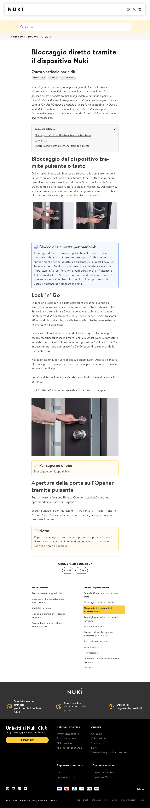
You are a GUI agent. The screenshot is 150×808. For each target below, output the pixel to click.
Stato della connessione (96, 641)
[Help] (128, 9)
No (84, 570)
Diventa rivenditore (68, 734)
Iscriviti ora (27, 740)
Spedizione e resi (66, 777)
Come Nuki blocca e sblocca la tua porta (101, 594)
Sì (70, 570)
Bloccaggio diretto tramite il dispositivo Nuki (98, 609)
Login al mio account (104, 772)
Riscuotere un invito (94, 626)
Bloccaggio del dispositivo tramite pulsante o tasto (63, 135)
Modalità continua (97, 497)
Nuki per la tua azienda (69, 748)
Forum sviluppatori (128, 800)
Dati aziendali (82, 800)
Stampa (95, 743)
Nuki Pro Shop (65, 743)
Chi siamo (96, 734)
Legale (141, 800)
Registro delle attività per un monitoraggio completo (98, 633)
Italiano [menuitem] (140, 788)
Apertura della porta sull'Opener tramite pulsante (62, 146)
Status (114, 800)
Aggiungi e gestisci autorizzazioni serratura (49, 615)
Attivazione (78, 541)
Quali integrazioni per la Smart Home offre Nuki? (47, 624)
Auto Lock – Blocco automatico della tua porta (48, 600)
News (94, 748)
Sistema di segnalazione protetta (109, 752)
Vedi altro (89, 667)
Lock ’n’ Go (41, 140)
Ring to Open (71, 497)
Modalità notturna (41, 608)
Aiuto (60, 772)
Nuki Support (18, 36)
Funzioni (33, 36)
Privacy (106, 800)
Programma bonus (67, 738)
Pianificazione (91, 652)
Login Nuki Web (101, 777)
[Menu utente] (134, 9)
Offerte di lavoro (100, 738)
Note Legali (96, 800)
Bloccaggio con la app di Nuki (52, 471)
